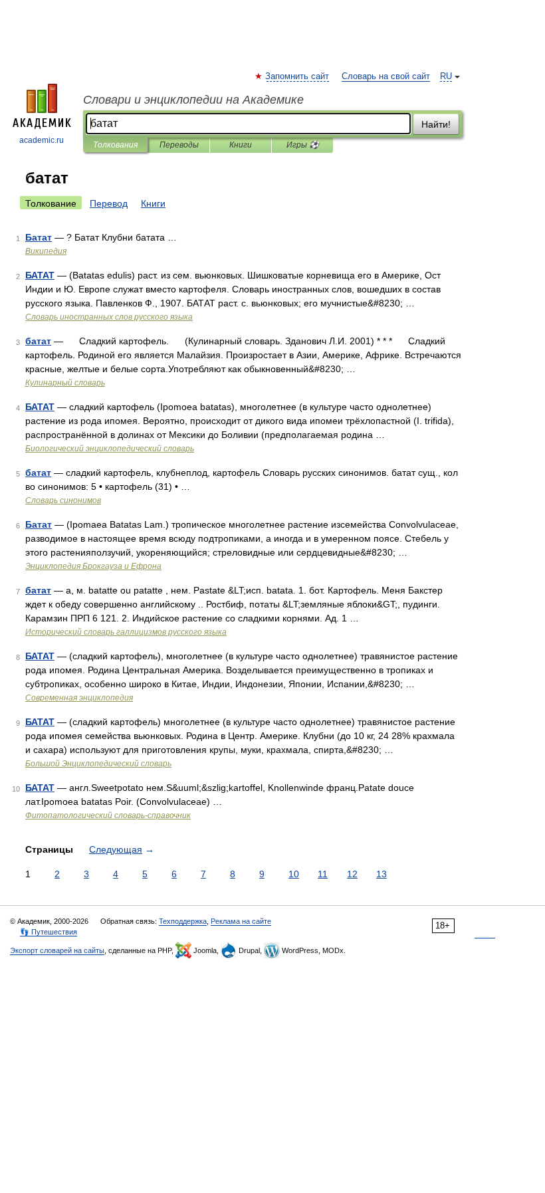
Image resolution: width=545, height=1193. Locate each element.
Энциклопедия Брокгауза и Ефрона (93, 566)
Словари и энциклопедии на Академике (193, 99)
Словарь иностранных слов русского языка (109, 317)
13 (381, 874)
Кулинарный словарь (65, 382)
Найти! (436, 124)
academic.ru (41, 140)
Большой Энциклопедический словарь (98, 763)
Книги (240, 145)
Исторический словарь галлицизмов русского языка (126, 632)
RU (446, 76)
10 (293, 874)
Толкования (115, 145)
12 (352, 874)
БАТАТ (39, 275)
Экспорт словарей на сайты (57, 950)
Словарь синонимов (63, 500)
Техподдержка (183, 921)
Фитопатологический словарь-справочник (108, 815)
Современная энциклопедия (79, 698)
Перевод (109, 203)
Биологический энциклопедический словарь (109, 448)
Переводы (179, 145)
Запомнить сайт (298, 76)
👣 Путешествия (48, 932)
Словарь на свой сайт (386, 76)
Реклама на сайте (241, 921)
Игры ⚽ (302, 145)
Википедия (45, 251)
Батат (38, 237)
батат (38, 341)
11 (323, 874)
